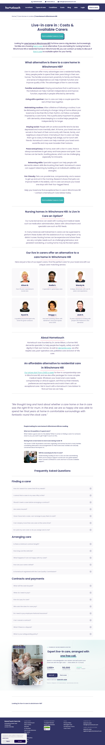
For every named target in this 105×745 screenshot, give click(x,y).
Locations (29, 7)
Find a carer (93, 8)
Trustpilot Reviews (49, 723)
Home (14, 16)
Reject (8, 741)
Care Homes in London (26, 16)
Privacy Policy (67, 723)
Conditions (53, 7)
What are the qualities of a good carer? (37, 431)
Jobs (76, 7)
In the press (27, 728)
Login (83, 7)
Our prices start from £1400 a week (39, 372)
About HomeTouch (29, 723)
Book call (52, 675)
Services (26, 726)
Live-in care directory (30, 730)
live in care (37, 46)
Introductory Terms (69, 726)
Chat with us (51, 2)
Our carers (27, 732)
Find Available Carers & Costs (52, 36)
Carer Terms (67, 728)
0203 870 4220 (37, 2)
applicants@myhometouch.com (92, 731)
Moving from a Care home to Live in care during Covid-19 (43, 441)
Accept (20, 741)
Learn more (5, 738)
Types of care (41, 7)
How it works (27, 724)
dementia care (64, 348)
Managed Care (68, 724)
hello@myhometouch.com (68, 2)
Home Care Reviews (49, 724)
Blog (69, 7)
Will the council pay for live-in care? (31, 457)
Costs (62, 7)
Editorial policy (28, 737)
